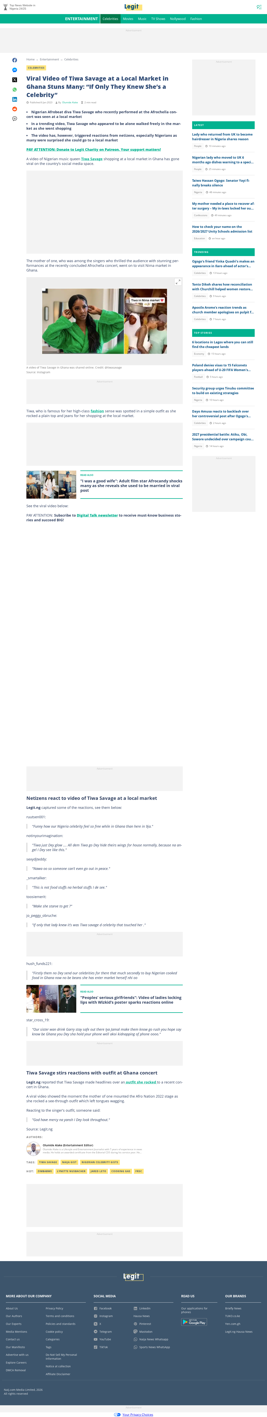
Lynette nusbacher (71, 1171)
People (198, 146)
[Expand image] (178, 282)
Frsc (138, 1171)
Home (30, 59)
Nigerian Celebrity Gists (100, 1162)
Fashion (196, 19)
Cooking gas (120, 1171)
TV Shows (158, 19)
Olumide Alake (70, 102)
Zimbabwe (45, 1171)
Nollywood (178, 19)
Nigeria (198, 192)
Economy (199, 353)
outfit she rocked (141, 1082)
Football (198, 377)
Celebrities (110, 19)
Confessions (200, 215)
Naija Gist (69, 1162)
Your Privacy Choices (138, 1415)
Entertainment (81, 18)
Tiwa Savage (92, 158)
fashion (97, 411)
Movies (128, 19)
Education (199, 238)
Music (142, 19)
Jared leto (98, 1171)
